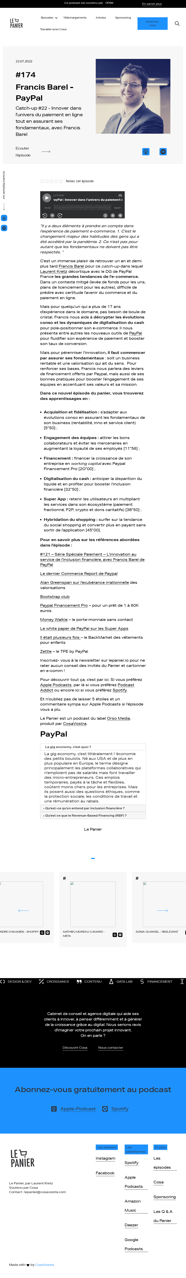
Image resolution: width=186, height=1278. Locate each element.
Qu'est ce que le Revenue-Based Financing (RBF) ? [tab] (86, 815)
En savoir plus (152, 3)
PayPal (135, 333)
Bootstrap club (55, 596)
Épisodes (47, 17)
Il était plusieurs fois (60, 637)
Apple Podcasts (56, 685)
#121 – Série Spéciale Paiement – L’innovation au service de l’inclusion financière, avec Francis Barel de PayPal (92, 559)
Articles (101, 17)
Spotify (120, 690)
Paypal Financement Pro (64, 605)
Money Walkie (54, 619)
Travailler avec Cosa (53, 29)
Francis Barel (71, 266)
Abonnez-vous (152, 23)
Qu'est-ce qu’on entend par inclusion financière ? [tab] (85, 808)
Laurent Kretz (53, 271)
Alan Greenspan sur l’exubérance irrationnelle (84, 582)
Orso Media (118, 718)
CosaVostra (74, 723)
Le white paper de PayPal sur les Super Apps (84, 628)
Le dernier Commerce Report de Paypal (79, 573)
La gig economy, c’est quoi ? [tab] (68, 747)
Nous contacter (110, 1047)
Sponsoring (123, 17)
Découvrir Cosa (75, 1047)
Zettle (46, 651)
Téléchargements (75, 17)
